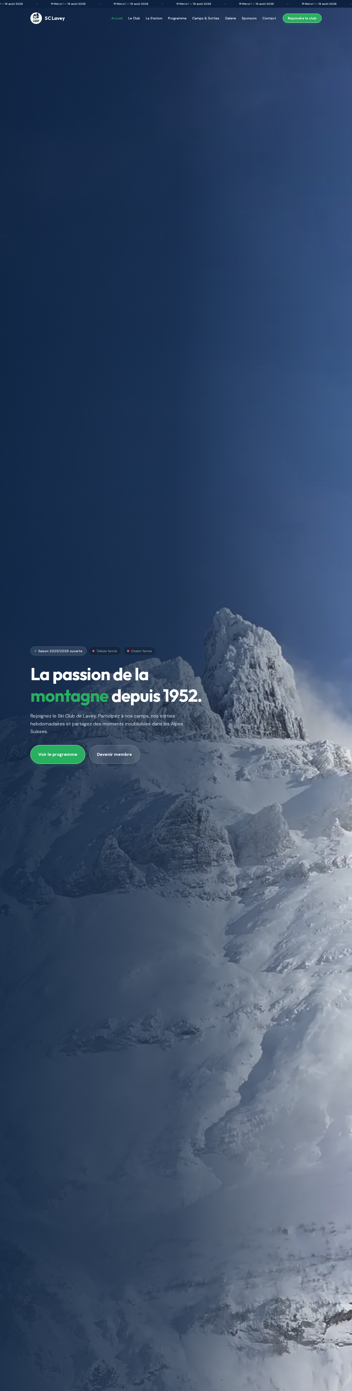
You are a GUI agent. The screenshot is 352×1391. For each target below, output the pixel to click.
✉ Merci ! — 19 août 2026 (44, 4)
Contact (269, 18)
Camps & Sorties (205, 18)
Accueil (117, 18)
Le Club (134, 18)
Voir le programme (57, 754)
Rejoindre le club (302, 18)
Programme (177, 18)
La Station (154, 18)
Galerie (230, 18)
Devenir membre (114, 754)
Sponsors (249, 18)
